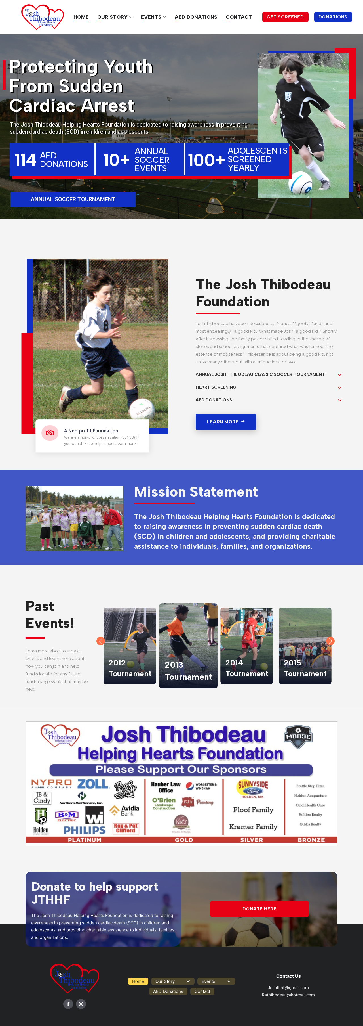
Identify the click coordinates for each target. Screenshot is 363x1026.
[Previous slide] (100, 641)
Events (151, 17)
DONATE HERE (259, 909)
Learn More (223, 421)
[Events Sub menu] (164, 17)
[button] (269, 374)
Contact (239, 17)
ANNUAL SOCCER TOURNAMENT (73, 199)
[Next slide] (330, 641)
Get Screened (285, 17)
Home (81, 17)
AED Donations (196, 17)
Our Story (112, 17)
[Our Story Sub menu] (130, 17)
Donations (332, 17)
